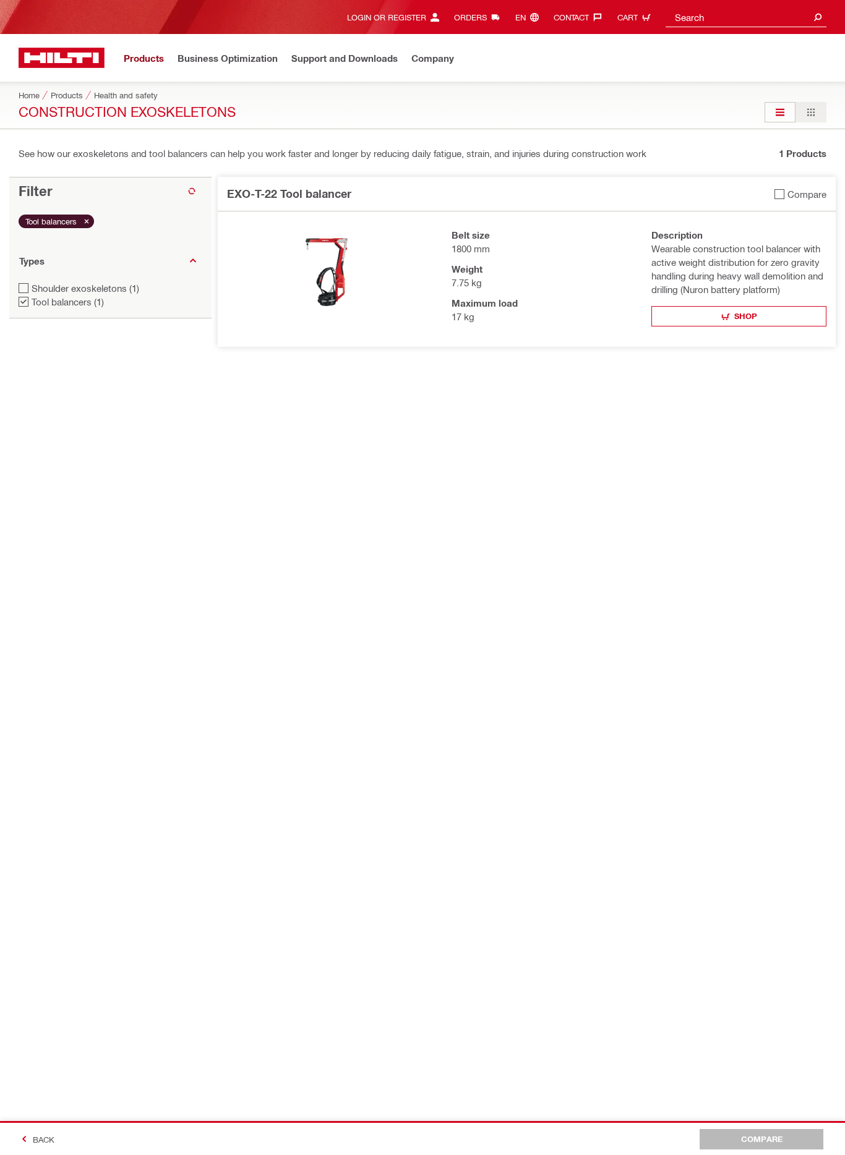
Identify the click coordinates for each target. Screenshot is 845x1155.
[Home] (62, 58)
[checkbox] (800, 194)
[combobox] (746, 17)
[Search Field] (817, 17)
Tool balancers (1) (68, 301)
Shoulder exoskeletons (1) (85, 288)
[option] (780, 112)
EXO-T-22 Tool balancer (289, 193)
